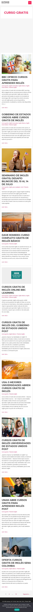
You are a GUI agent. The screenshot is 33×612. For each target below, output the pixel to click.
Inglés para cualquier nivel (16, 187)
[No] (31, 607)
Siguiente (26, 594)
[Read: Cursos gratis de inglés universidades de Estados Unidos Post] (16, 427)
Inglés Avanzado (13, 85)
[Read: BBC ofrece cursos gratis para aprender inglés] (16, 64)
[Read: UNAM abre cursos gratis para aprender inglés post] (16, 487)
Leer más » (5, 107)
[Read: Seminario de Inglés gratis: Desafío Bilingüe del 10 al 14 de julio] (16, 160)
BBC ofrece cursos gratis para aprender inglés (14, 80)
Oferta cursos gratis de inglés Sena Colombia (16, 563)
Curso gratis (5, 85)
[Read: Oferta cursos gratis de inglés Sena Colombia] (16, 547)
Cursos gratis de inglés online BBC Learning (14, 290)
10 (16, 594)
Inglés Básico (21, 85)
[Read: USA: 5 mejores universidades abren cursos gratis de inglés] (16, 369)
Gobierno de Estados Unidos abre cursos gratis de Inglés (16, 117)
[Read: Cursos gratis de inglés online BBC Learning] (16, 275)
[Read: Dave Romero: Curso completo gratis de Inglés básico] (16, 222)
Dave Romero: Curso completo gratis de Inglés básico (15, 238)
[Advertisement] (16, 35)
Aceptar (17, 609)
